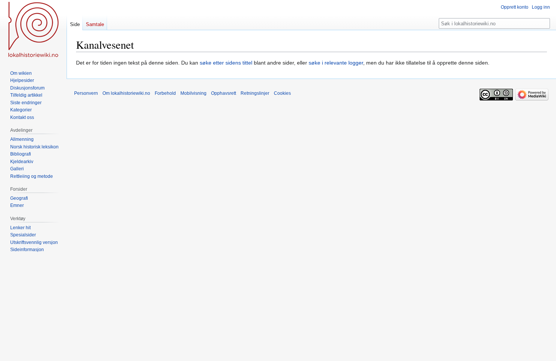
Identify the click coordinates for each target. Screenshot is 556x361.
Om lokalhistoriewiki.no (126, 93)
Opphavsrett (223, 93)
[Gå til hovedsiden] (33, 30)
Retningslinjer (255, 93)
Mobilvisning (193, 93)
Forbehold (165, 93)
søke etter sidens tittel (226, 63)
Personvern (86, 93)
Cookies (282, 93)
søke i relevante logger (336, 63)
